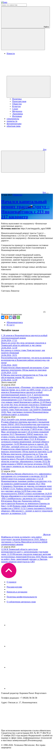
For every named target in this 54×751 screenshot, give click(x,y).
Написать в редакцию (17, 592)
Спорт (15, 109)
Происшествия (19, 101)
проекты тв (12, 121)
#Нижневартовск (15, 322)
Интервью (17, 116)
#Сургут (11, 325)
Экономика (17, 114)
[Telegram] (10, 317)
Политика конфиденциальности (22, 597)
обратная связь (13, 126)
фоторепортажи (14, 123)
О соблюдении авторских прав (21, 602)
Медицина (17, 111)
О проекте (11, 582)
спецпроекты (13, 119)
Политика (17, 99)
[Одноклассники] (6, 317)
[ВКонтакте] (2, 317)
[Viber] (14, 317)
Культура (16, 106)
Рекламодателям (14, 587)
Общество (17, 104)
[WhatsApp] (18, 317)
